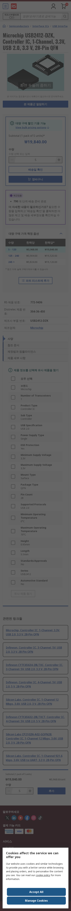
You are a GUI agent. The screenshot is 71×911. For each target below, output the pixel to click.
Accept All (36, 892)
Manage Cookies (36, 900)
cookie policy (43, 875)
